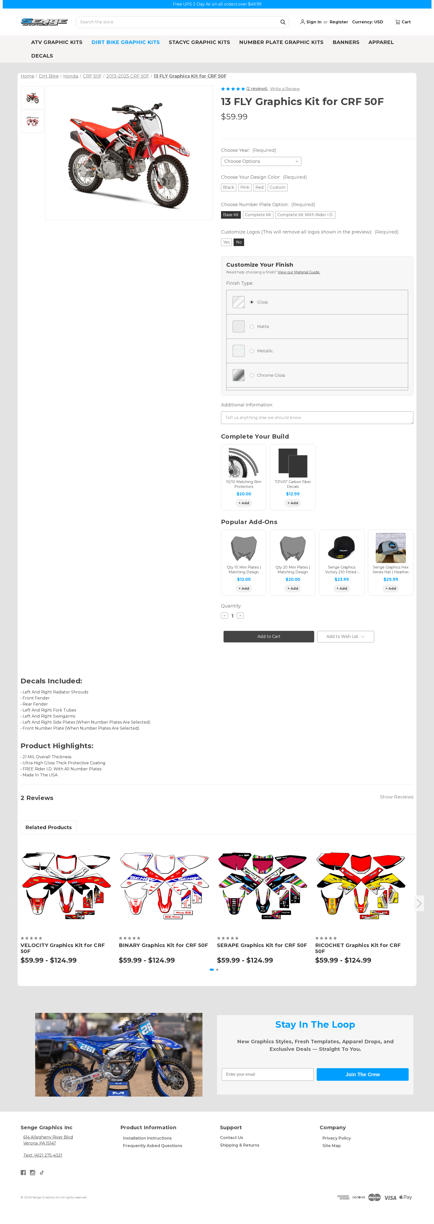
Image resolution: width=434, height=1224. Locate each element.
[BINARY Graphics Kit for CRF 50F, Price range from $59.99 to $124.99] (165, 886)
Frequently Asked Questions (152, 1145)
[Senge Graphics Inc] (44, 22)
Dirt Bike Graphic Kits (125, 42)
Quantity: (231, 606)
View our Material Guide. (299, 272)
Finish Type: (239, 283)
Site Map (331, 1145)
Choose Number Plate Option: (268, 204)
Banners (346, 42)
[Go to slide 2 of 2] (217, 970)
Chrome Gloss (271, 375)
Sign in (313, 22)
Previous (9, 903)
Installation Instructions (147, 1138)
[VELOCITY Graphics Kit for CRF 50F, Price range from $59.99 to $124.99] (66, 886)
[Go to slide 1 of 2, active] (212, 970)
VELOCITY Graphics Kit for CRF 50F (63, 948)
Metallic (265, 351)
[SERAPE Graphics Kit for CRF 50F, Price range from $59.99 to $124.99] (263, 886)
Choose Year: (248, 150)
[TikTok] (41, 1172)
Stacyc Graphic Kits (199, 42)
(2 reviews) (257, 88)
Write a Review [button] (285, 88)
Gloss (262, 302)
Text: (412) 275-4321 (42, 1155)
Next (419, 903)
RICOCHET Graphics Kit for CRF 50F (358, 948)
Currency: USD (368, 22)
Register (339, 22)
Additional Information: (247, 405)
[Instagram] (32, 1172)
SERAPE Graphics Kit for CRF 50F (262, 945)
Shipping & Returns (239, 1145)
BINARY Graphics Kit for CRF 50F (163, 945)
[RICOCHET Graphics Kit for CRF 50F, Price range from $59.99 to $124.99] (361, 886)
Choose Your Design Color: (264, 177)
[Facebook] (23, 1172)
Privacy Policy (336, 1138)
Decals (42, 56)
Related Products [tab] (48, 827)
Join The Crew (363, 1074)
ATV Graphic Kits (56, 42)
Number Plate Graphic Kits (281, 42)
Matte (263, 326)
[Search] (283, 22)
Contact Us (231, 1137)
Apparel (381, 42)
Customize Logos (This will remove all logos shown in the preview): (310, 232)
